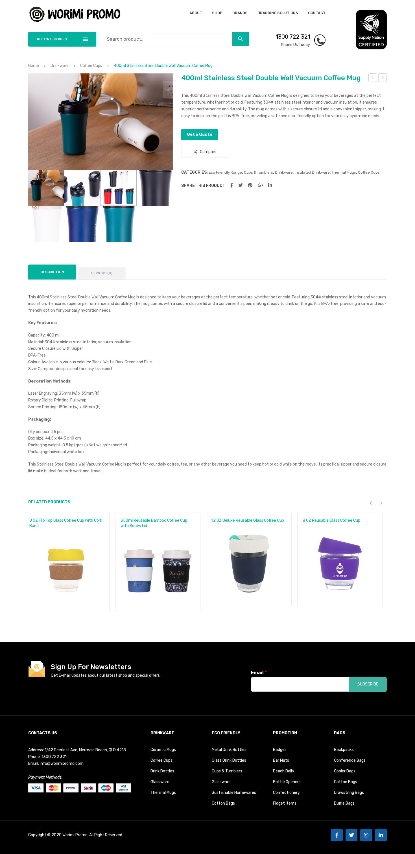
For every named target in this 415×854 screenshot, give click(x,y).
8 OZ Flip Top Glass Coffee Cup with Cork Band (65, 523)
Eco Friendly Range (225, 172)
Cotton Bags (223, 803)
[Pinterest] (250, 185)
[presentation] (373, 503)
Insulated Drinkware (312, 172)
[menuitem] (195, 12)
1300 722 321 (293, 36)
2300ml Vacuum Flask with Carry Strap (383, 78)
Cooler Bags (344, 771)
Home (33, 65)
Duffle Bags (344, 803)
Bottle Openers (287, 781)
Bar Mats (281, 760)
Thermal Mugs (344, 172)
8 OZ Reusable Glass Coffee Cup (331, 520)
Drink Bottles (162, 771)
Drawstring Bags (349, 792)
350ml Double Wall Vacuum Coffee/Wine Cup (373, 78)
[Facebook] (231, 185)
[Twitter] (240, 185)
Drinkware (60, 65)
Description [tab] (52, 272)
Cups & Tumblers (258, 172)
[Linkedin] (381, 835)
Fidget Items (284, 803)
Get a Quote (199, 134)
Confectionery (286, 792)
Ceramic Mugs (163, 749)
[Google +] (260, 185)
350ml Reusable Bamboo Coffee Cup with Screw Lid (154, 523)
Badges (280, 749)
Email (259, 672)
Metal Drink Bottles (229, 749)
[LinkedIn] (270, 185)
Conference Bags (350, 760)
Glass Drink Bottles (229, 760)
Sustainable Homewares (234, 792)
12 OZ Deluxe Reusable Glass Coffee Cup (247, 520)
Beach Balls (283, 771)
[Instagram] (366, 835)
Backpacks (344, 749)
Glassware (159, 781)
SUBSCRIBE (367, 684)
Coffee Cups (91, 65)
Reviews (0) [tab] (101, 273)
